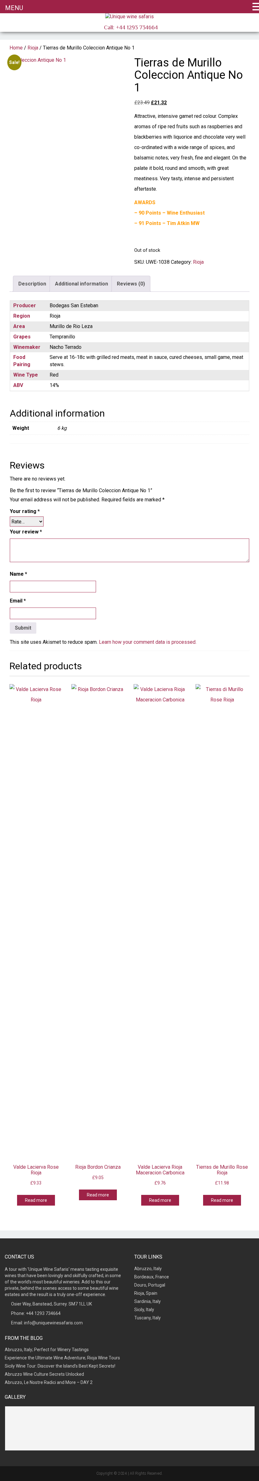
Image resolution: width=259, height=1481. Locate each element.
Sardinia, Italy (147, 1301)
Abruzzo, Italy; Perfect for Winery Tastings (47, 1349)
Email (18, 601)
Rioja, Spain (145, 1293)
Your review (26, 532)
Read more (36, 1200)
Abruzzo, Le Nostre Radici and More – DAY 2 (49, 1382)
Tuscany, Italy (147, 1317)
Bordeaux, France (151, 1276)
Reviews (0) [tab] (131, 284)
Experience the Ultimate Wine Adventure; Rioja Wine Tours (62, 1357)
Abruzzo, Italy (148, 1268)
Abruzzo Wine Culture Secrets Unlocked (44, 1374)
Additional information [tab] (81, 284)
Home (16, 48)
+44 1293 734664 (43, 1313)
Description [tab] (32, 284)
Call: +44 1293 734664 (130, 27)
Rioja (32, 48)
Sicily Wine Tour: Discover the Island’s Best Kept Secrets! (60, 1366)
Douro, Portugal (149, 1285)
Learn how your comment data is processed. (147, 642)
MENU (14, 8)
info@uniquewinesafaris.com (53, 1322)
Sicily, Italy (144, 1309)
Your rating (25, 511)
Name (18, 574)
